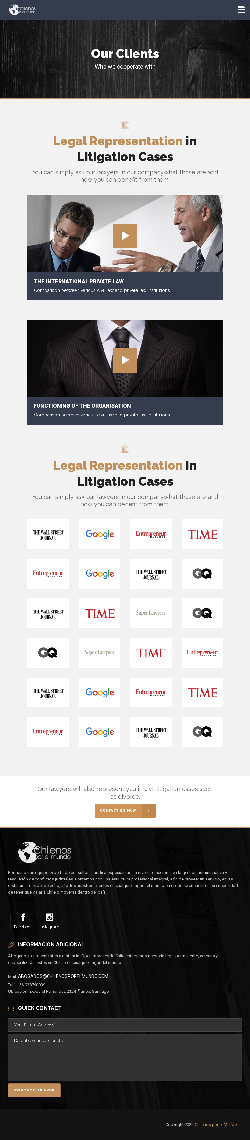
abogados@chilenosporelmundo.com (63, 976)
